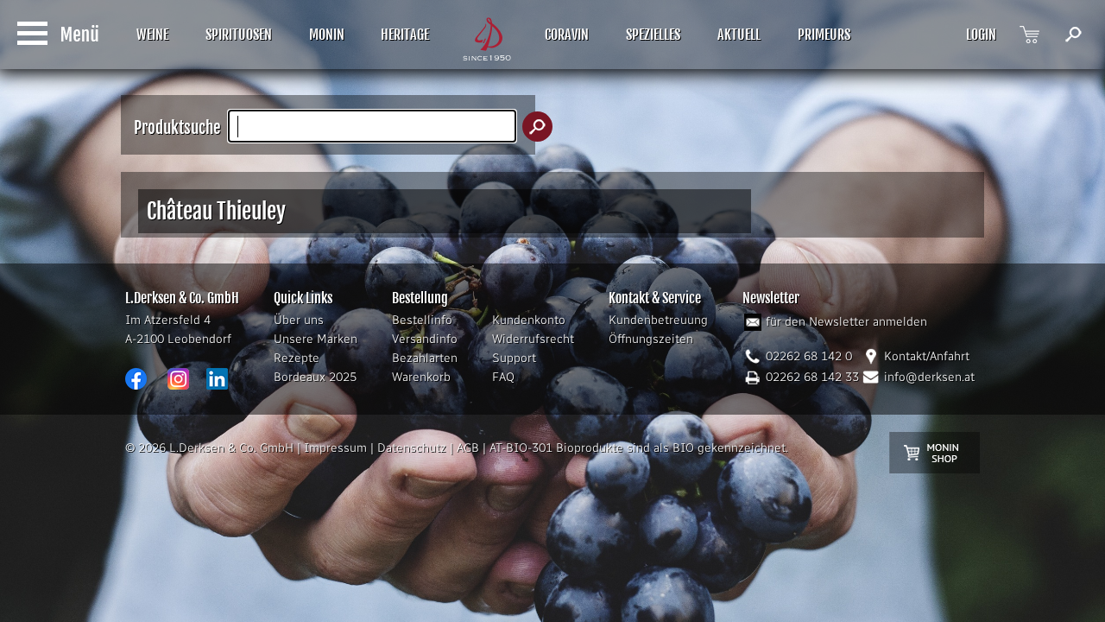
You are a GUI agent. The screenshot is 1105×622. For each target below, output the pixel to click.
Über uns (299, 320)
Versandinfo (425, 339)
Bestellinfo (422, 320)
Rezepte (296, 358)
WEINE (152, 34)
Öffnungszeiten (651, 339)
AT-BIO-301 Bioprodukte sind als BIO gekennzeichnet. (638, 448)
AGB (468, 448)
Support (514, 358)
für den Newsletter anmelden (846, 321)
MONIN (326, 34)
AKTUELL (739, 34)
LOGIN (981, 34)
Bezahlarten (425, 358)
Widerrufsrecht (533, 339)
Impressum (335, 448)
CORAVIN (567, 34)
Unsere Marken (315, 339)
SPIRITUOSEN (238, 34)
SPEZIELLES (653, 34)
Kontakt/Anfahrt (926, 356)
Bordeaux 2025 (315, 377)
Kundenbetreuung (658, 320)
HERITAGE (405, 34)
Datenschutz (411, 448)
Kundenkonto (528, 320)
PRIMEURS (824, 34)
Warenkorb (421, 377)
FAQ (503, 377)
